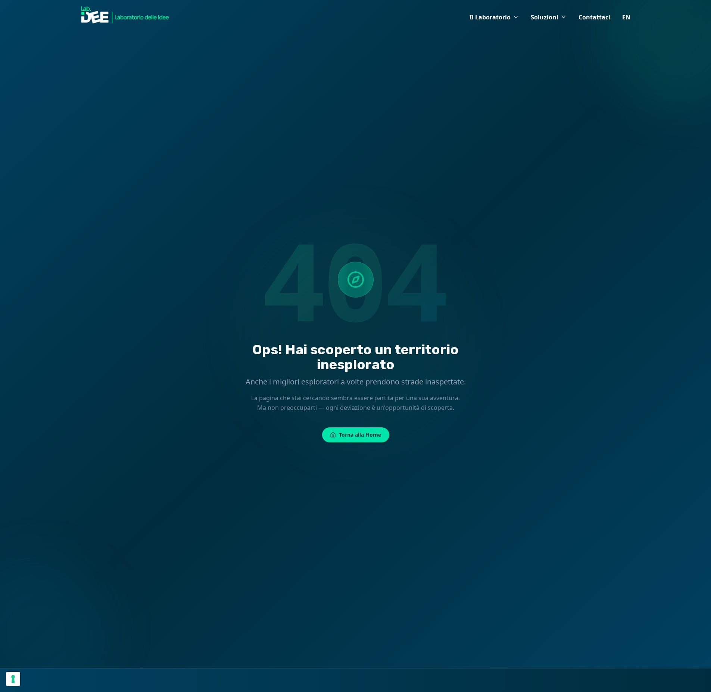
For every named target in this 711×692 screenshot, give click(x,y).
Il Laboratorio (490, 17)
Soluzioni (544, 17)
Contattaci (594, 17)
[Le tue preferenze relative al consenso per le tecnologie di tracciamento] (13, 679)
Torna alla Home (360, 434)
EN (626, 17)
